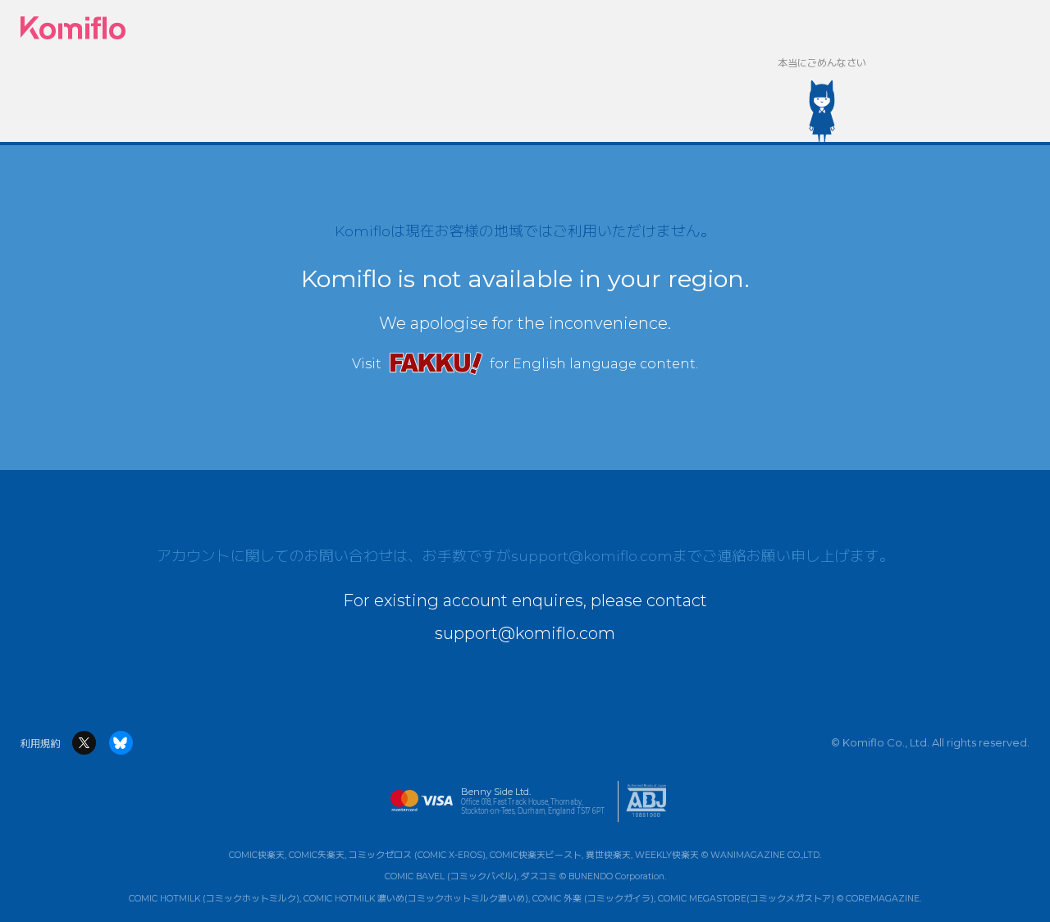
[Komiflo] (73, 28)
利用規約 (40, 743)
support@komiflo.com (592, 555)
